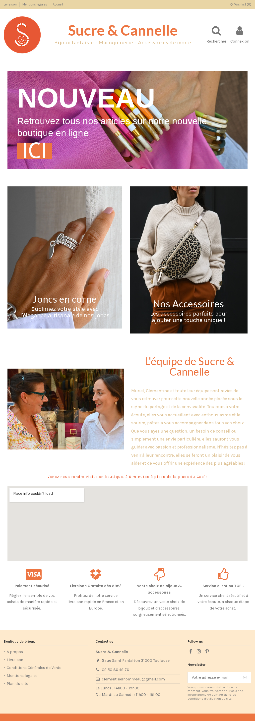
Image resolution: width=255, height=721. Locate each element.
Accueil (58, 4)
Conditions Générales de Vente (34, 667)
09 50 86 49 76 (115, 669)
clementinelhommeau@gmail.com (133, 679)
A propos (15, 651)
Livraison (10, 4)
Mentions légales (35, 4)
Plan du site (17, 683)
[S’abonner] (245, 677)
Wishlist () (242, 4)
